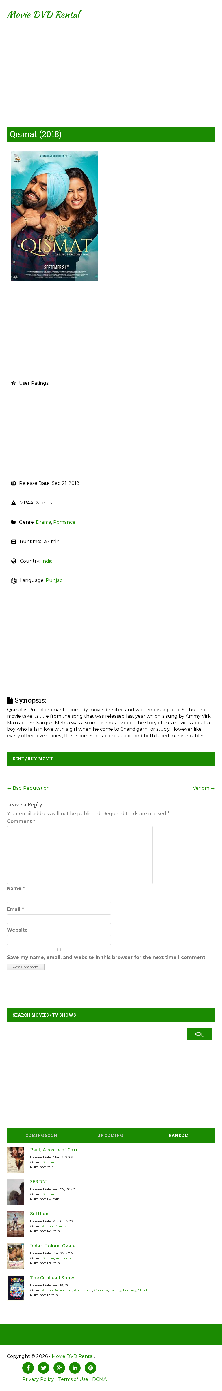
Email (15, 909)
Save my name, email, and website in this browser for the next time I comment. (106, 957)
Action (47, 1226)
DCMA (99, 1379)
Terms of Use (73, 1379)
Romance (64, 522)
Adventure (63, 1290)
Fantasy (129, 1290)
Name (16, 888)
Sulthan (39, 1214)
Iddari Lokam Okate (53, 1246)
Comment (21, 821)
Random (179, 1135)
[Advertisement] (111, 69)
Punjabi (55, 580)
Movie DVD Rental (43, 14)
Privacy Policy (38, 1379)
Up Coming (110, 1135)
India (47, 561)
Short (142, 1290)
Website (17, 930)
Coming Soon (41, 1135)
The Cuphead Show (52, 1278)
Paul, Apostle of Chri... (55, 1150)
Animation (83, 1290)
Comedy (101, 1290)
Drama (43, 522)
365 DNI (39, 1182)
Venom (204, 788)
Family (115, 1290)
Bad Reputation (28, 788)
